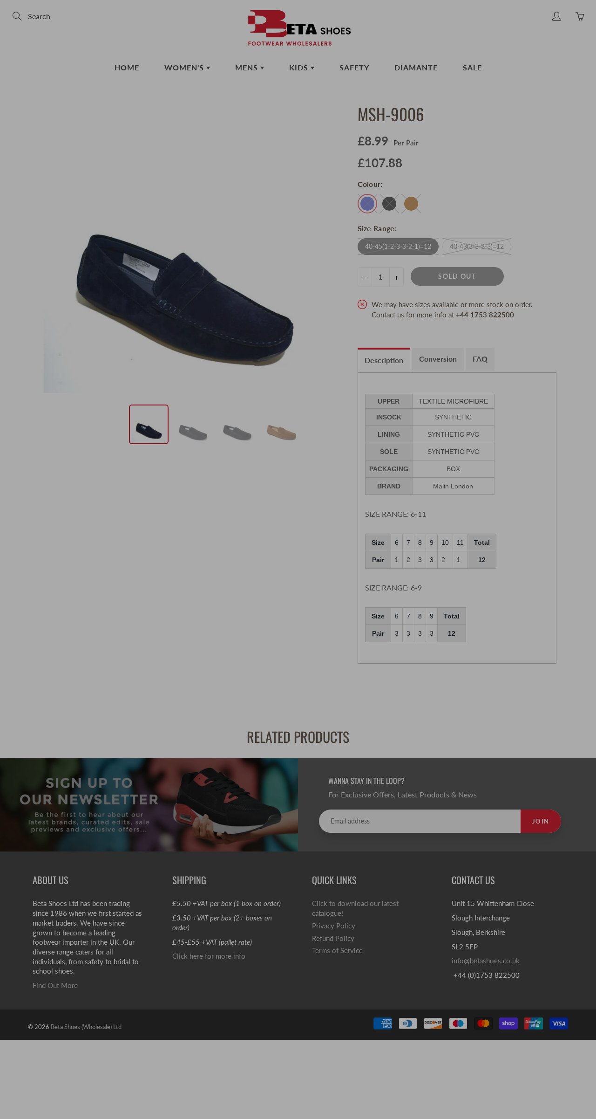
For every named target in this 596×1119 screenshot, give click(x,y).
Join (455, 180)
